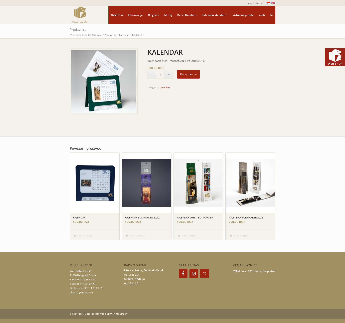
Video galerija (255, 2)
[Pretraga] (271, 15)
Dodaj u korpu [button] (84, 235)
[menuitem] (254, 3)
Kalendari (165, 87)
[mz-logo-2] (89, 15)
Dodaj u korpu (188, 74)
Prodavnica (78, 29)
